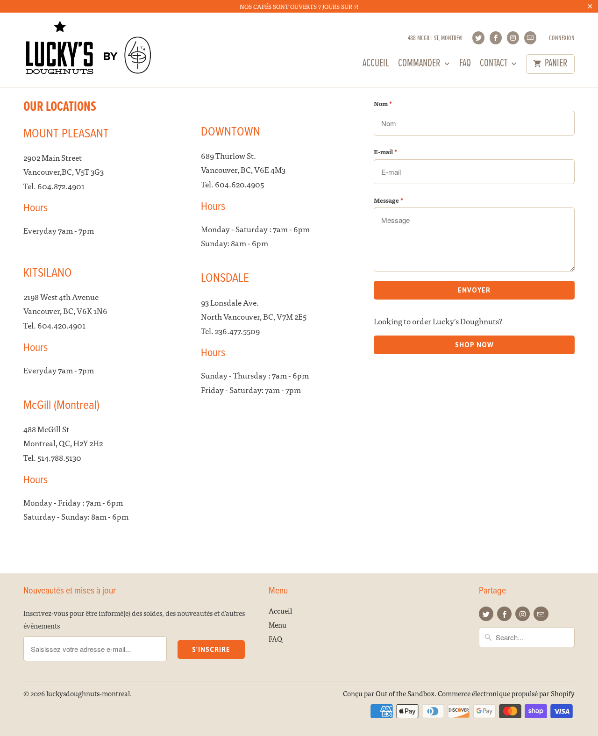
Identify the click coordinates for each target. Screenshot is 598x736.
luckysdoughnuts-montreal (88, 693)
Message (388, 200)
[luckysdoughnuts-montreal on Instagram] (513, 37)
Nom (383, 103)
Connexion (562, 38)
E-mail (385, 152)
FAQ (465, 65)
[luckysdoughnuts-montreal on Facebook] (496, 37)
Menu (277, 624)
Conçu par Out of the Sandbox (388, 693)
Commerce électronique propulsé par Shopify (506, 693)
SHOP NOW (474, 345)
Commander (420, 65)
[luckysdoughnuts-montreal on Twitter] (478, 37)
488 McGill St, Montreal (435, 38)
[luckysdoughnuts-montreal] (88, 49)
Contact (494, 65)
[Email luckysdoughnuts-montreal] (530, 37)
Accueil (376, 65)
